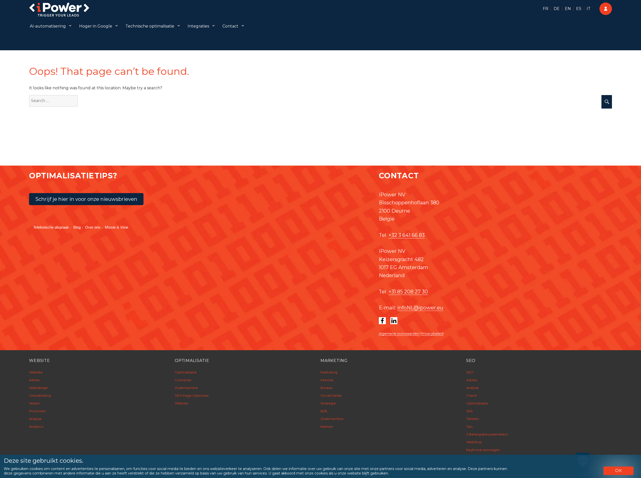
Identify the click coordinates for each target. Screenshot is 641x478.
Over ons (92, 227)
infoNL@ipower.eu (420, 308)
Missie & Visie (116, 227)
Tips (469, 426)
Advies (34, 380)
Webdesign (38, 388)
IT (589, 8)
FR (545, 8)
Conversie (183, 380)
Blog (77, 227)
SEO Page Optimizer (192, 395)
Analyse (35, 419)
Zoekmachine (186, 388)
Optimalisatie (186, 372)
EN (568, 8)
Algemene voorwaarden (399, 333)
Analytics (36, 426)
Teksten (472, 419)
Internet (327, 380)
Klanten (326, 426)
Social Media (331, 395)
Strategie (328, 403)
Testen (34, 403)
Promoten (37, 411)
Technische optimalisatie (149, 26)
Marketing (328, 372)
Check (471, 395)
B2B (323, 411)
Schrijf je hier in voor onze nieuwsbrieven (86, 199)
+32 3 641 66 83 (407, 235)
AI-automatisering (48, 26)
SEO (469, 372)
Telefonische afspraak (51, 227)
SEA (469, 411)
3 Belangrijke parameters (487, 434)
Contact (230, 26)
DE (557, 8)
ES (578, 8)
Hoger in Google (95, 26)
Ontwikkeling (40, 395)
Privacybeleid (432, 333)
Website (36, 372)
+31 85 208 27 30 (408, 292)
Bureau (326, 388)
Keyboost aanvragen (483, 450)
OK (618, 470)
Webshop (474, 442)
